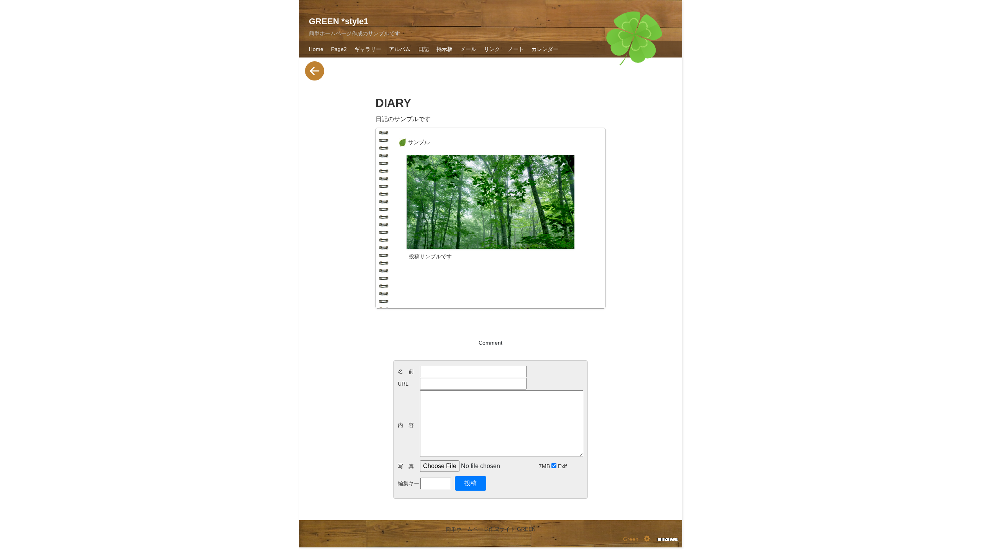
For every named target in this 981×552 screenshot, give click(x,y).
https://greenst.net (431, 281)
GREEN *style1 (338, 21)
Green (630, 539)
